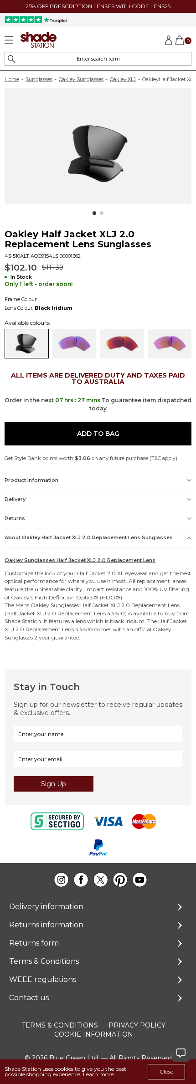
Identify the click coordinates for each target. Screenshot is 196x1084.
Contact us (29, 997)
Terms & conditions (60, 1025)
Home (12, 79)
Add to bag (98, 434)
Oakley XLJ (123, 79)
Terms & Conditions (44, 961)
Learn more (98, 1074)
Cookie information (93, 1034)
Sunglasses (39, 79)
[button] (94, 213)
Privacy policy (136, 1025)
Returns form (34, 943)
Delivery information (46, 906)
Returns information (46, 924)
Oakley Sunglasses (81, 79)
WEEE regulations (42, 979)
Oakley (20, 597)
